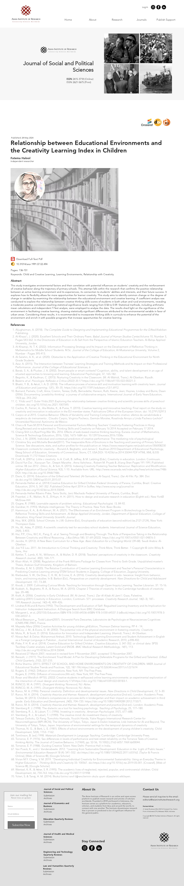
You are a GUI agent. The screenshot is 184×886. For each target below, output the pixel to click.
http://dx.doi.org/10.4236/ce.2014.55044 (39, 490)
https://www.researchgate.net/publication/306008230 (134, 445)
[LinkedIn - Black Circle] (164, 7)
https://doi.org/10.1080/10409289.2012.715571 (113, 701)
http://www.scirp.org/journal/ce (115, 486)
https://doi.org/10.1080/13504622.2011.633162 (110, 752)
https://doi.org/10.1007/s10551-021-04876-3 (128, 537)
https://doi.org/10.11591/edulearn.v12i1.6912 (91, 387)
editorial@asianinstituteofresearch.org (161, 799)
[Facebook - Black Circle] (158, 7)
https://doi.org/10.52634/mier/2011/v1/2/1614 (109, 667)
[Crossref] (149, 762)
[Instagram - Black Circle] (153, 7)
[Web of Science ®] (37, 756)
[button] (141, 20)
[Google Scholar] (60, 756)
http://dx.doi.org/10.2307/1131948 (69, 773)
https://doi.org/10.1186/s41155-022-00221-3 (108, 380)
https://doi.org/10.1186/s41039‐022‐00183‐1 (100, 681)
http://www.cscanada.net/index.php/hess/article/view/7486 (131, 469)
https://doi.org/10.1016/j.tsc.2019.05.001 (117, 762)
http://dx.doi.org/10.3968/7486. (41, 472)
